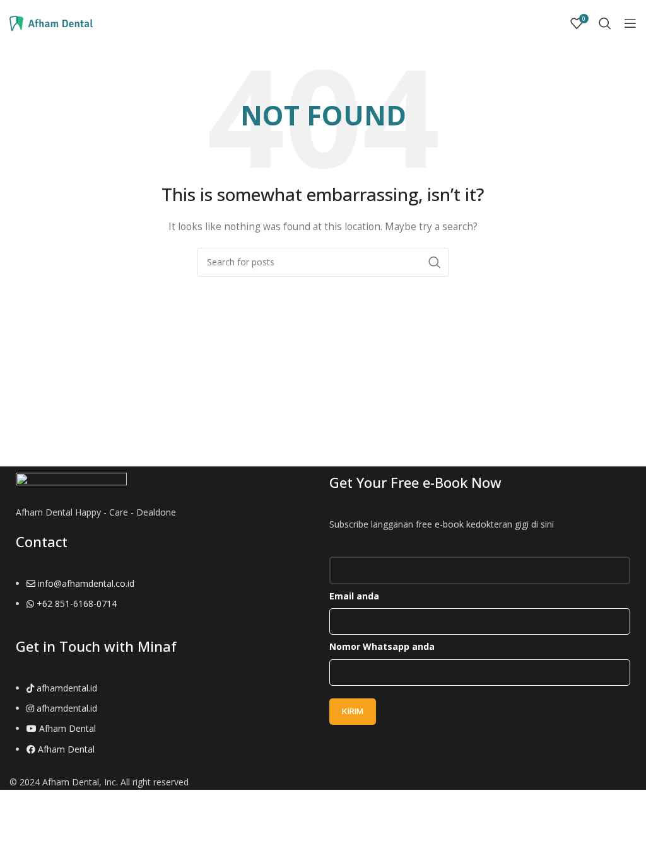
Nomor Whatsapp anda (382, 646)
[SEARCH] (434, 262)
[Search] (605, 23)
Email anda (354, 596)
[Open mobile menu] (630, 23)
